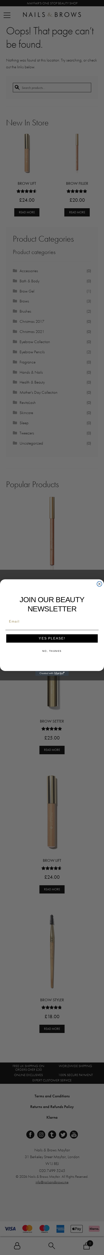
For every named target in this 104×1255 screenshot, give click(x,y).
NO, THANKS (52, 650)
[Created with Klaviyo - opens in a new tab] (52, 673)
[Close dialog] (99, 583)
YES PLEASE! (52, 638)
